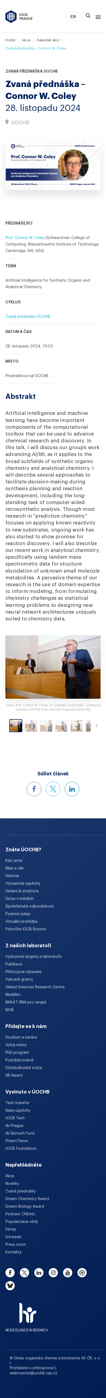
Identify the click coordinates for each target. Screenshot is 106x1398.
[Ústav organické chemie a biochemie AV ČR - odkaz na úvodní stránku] (19, 16)
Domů (10, 40)
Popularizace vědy (21, 1222)
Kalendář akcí (48, 40)
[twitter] (24, 1272)
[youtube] (67, 1272)
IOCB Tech (15, 1118)
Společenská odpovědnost (29, 906)
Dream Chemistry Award (27, 1199)
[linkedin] (38, 1272)
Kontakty (13, 1252)
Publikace (13, 964)
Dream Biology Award (24, 1207)
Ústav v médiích (19, 899)
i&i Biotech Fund (20, 1133)
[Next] (89, 667)
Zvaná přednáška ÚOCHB (31, 71)
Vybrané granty (19, 979)
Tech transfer (17, 1103)
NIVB (9, 1010)
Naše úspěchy (17, 1111)
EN (73, 17)
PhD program (17, 1053)
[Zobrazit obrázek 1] (16, 726)
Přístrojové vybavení (23, 972)
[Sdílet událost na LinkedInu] (72, 789)
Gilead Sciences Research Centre (35, 987)
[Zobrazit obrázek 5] (77, 726)
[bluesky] (10, 1285)
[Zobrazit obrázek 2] (31, 726)
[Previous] (17, 667)
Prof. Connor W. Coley (24, 238)
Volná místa (15, 1045)
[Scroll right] (97, 725)
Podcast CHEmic (20, 1214)
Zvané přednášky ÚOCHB (27, 317)
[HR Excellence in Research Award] (26, 1313)
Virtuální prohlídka (21, 922)
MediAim (13, 995)
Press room (15, 1245)
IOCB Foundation (20, 1149)
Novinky (12, 1184)
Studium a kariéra (21, 1037)
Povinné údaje (17, 914)
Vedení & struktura (22, 891)
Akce (26, 40)
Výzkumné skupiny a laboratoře (33, 957)
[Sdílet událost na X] (53, 789)
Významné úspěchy (22, 884)
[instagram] (53, 1272)
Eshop (10, 1229)
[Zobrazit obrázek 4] (61, 726)
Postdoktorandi (19, 1060)
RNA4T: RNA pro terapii (25, 1002)
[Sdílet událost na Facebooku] (34, 789)
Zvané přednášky (20, 1191)
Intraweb (13, 1237)
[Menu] (97, 16)
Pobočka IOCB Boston (25, 929)
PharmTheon (16, 1141)
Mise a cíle (14, 868)
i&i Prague (14, 1126)
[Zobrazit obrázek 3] (46, 726)
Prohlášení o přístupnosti (32, 1368)
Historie (12, 876)
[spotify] (82, 1272)
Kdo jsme (13, 861)
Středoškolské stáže (23, 1068)
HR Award (14, 1075)
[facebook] (10, 1272)
